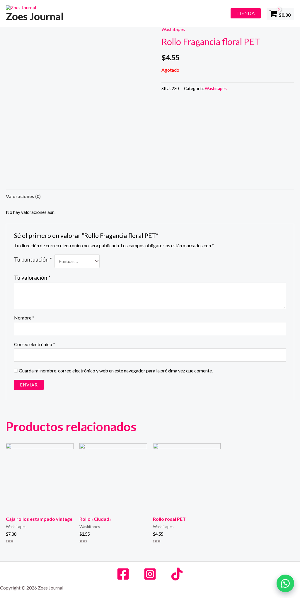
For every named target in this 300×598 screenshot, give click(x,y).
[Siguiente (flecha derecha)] (289, 299)
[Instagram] (150, 574)
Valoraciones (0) (23, 196)
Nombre (24, 317)
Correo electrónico (34, 344)
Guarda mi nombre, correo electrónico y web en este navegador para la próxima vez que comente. (116, 370)
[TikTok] (177, 574)
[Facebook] (123, 574)
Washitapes (173, 29)
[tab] (23, 196)
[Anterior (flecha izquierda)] (10, 299)
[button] (285, 583)
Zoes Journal (35, 16)
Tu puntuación (33, 259)
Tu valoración (32, 277)
